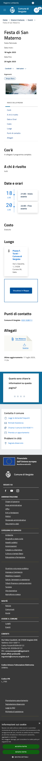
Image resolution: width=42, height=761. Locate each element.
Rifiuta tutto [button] (20, 752)
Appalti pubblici (11, 542)
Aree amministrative (13, 505)
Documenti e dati (12, 523)
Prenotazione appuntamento (16, 700)
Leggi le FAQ (10, 707)
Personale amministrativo (15, 520)
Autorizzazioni (11, 546)
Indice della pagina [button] (15, 102)
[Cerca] (37, 10)
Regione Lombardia (11, 2)
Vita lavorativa (11, 590)
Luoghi (8, 623)
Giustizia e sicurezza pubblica (16, 568)
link (10, 742)
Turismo (8, 587)
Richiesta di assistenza (14, 711)
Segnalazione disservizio (15, 704)
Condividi (8, 68)
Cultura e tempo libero (14, 553)
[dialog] (21, 741)
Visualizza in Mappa (21, 290)
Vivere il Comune (18, 19)
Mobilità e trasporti (13, 575)
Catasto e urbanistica (13, 549)
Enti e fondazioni (12, 512)
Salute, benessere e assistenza (17, 579)
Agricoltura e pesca (13, 594)
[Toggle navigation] (4, 10)
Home (5, 19)
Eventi (30, 19)
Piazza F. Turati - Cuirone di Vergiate (17, 255)
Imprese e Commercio (13, 572)
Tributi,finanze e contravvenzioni (18, 583)
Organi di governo (12, 501)
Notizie (8, 605)
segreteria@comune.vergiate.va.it (15, 656)
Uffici (7, 509)
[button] (21, 757)
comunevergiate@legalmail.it (17, 651)
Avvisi (7, 613)
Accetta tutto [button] (21, 746)
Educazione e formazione (15, 557)
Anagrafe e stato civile (14, 538)
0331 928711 (26, 320)
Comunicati (9, 609)
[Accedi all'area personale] (33, 3)
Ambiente (9, 535)
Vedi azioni (20, 68)
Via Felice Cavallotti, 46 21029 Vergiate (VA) (19, 639)
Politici (8, 516)
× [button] (39, 723)
